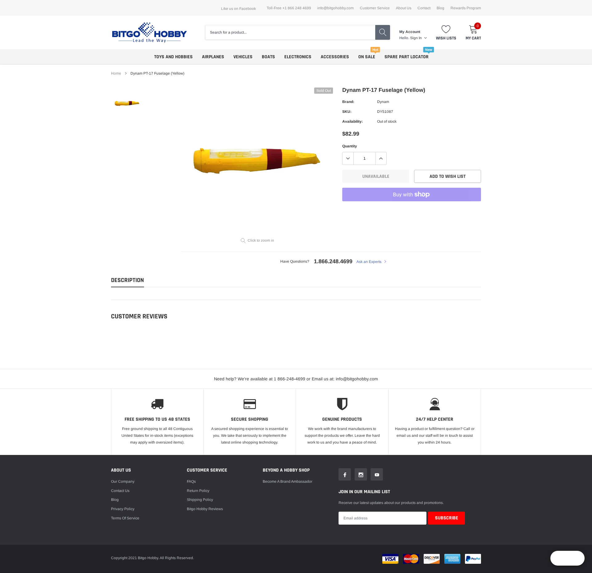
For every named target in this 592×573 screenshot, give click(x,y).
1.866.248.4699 (333, 261)
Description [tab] (127, 280)
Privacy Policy (122, 509)
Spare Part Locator (406, 57)
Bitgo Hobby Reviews (205, 509)
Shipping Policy (200, 499)
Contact (423, 8)
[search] (382, 32)
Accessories (335, 57)
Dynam (383, 102)
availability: (352, 121)
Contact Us (120, 491)
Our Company (122, 481)
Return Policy (198, 491)
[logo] (149, 32)
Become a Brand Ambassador (287, 481)
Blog (440, 8)
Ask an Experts (369, 262)
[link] (127, 103)
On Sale (366, 57)
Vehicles (243, 57)
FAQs (191, 481)
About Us (403, 8)
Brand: (348, 102)
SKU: (347, 111)
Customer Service (375, 8)
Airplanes (213, 57)
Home (116, 73)
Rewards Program (465, 8)
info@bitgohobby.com (335, 8)
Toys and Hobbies (173, 57)
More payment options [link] (411, 209)
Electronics (297, 57)
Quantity (349, 146)
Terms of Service (125, 518)
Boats (268, 57)
